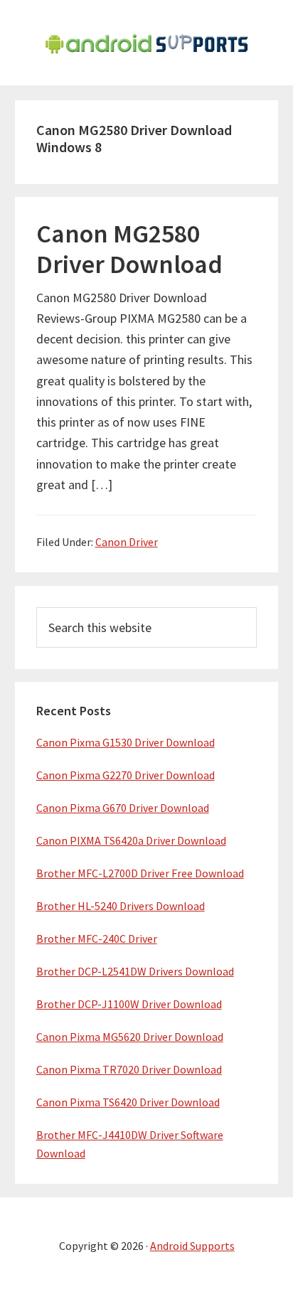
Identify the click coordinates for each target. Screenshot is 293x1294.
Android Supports (192, 1246)
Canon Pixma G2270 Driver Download (125, 775)
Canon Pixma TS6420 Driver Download (128, 1102)
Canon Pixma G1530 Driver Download (125, 742)
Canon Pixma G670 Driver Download (122, 808)
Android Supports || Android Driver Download (146, 42)
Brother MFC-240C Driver (96, 938)
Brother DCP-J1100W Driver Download (129, 1004)
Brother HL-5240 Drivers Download (120, 906)
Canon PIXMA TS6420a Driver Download (131, 840)
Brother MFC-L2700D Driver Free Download (140, 873)
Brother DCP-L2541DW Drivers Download (135, 971)
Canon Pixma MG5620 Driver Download (129, 1037)
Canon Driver (126, 542)
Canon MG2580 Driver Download (129, 249)
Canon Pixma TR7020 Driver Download (129, 1069)
